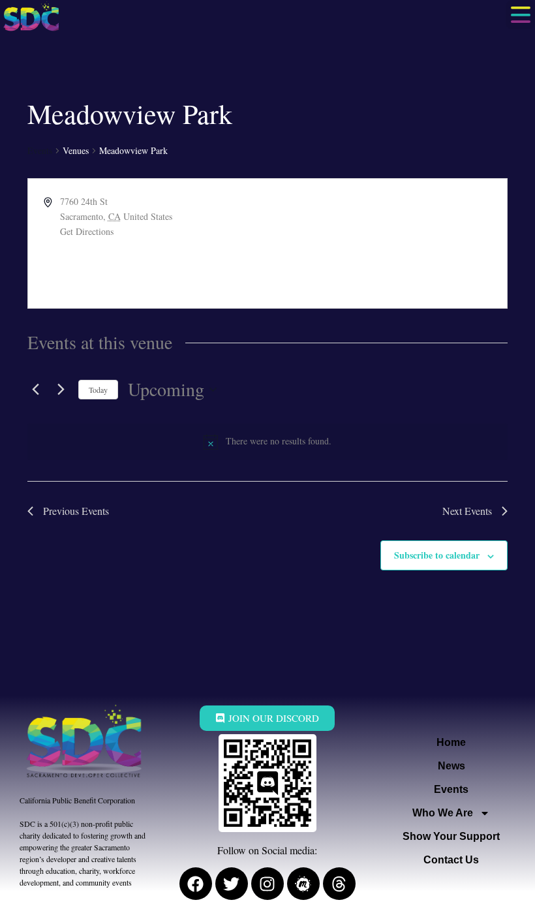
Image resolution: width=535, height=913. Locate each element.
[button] (520, 14)
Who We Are (442, 812)
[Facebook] (195, 883)
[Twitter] (231, 883)
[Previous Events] (35, 389)
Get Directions (87, 231)
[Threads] (339, 883)
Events (39, 150)
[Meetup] (303, 883)
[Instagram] (267, 883)
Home (451, 742)
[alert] (267, 442)
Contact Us (451, 859)
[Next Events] (61, 389)
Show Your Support (451, 836)
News (451, 765)
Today (98, 389)
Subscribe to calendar (437, 555)
